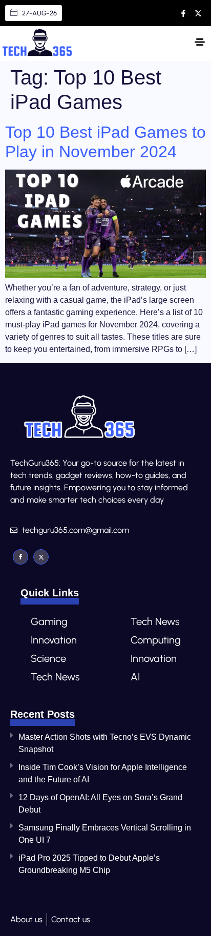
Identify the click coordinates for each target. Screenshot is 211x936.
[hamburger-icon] (199, 43)
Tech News (55, 677)
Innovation (54, 640)
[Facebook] (20, 557)
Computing (156, 640)
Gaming (49, 621)
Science (48, 658)
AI (135, 677)
